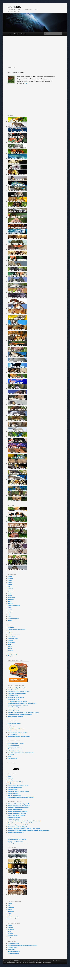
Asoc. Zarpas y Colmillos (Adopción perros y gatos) (22, 945)
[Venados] (17, 495)
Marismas (10, 650)
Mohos (9, 601)
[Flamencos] (17, 260)
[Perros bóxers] (17, 522)
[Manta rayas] (17, 367)
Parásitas (10, 933)
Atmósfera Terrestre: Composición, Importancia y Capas (23, 712)
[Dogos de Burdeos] (17, 538)
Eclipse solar (13, 734)
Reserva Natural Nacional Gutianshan (18, 786)
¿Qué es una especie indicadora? (17, 813)
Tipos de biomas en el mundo (18, 701)
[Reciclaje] (17, 863)
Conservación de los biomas (16, 697)
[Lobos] (17, 356)
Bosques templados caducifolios (17, 629)
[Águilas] (17, 126)
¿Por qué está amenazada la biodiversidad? (20, 823)
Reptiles (10, 613)
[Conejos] (17, 223)
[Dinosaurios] (17, 239)
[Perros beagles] (17, 516)
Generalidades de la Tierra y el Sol (17, 733)
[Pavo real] (17, 437)
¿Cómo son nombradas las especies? (18, 807)
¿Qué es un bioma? (13, 819)
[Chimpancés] (17, 207)
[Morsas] (17, 394)
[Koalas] (17, 314)
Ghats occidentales (13, 793)
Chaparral (10, 640)
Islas (9, 652)
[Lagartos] (17, 319)
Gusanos (10, 592)
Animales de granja (13, 618)
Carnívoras (11, 929)
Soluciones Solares (13, 953)
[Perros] (17, 894)
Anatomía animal (12, 758)
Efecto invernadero (13, 731)
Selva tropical (11, 642)
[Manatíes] (17, 362)
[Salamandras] (17, 469)
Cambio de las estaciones (17, 729)
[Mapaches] (17, 372)
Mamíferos (11, 599)
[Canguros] (17, 196)
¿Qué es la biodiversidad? (15, 809)
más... (26, 83)
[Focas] (17, 265)
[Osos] (17, 426)
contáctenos (30, 962)
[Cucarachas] (17, 228)
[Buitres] (17, 169)
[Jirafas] (17, 308)
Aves (9, 586)
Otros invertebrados (13, 917)
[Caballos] (17, 180)
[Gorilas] (17, 271)
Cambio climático (13, 695)
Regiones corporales (13, 747)
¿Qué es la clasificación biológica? (18, 811)
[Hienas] (17, 292)
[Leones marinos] (17, 330)
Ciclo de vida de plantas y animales (18, 705)
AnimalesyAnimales (13, 943)
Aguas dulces (11, 636)
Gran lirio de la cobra (15, 72)
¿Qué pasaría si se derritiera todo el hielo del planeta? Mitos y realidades (28, 830)
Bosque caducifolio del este (15, 782)
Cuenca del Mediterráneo (15, 787)
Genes (9, 756)
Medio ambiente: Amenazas (15, 716)
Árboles (10, 582)
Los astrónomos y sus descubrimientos (19, 736)
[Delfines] (17, 233)
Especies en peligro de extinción (17, 693)
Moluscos (10, 603)
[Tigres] (17, 485)
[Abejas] (17, 121)
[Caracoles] (17, 201)
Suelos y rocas (12, 709)
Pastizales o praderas (14, 635)
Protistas (10, 611)
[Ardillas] (17, 142)
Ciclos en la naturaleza (14, 711)
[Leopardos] (17, 340)
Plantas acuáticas (13, 935)
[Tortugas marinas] (17, 490)
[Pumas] (17, 453)
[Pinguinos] (17, 442)
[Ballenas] (17, 159)
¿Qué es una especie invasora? (16, 815)
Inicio (9, 34)
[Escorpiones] (17, 255)
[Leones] (17, 335)
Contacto (16, 34)
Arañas (10, 580)
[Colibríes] (17, 217)
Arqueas (10, 584)
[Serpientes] (17, 474)
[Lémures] (17, 324)
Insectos (10, 595)
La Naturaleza (11, 949)
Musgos (10, 620)
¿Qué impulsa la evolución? (16, 832)
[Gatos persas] (17, 543)
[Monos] (17, 388)
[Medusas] (17, 383)
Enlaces (23, 34)
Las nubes (12, 727)
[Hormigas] (17, 303)
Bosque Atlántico (12, 789)
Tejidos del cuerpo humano (15, 751)
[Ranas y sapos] (17, 458)
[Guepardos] (17, 276)
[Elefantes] (17, 244)
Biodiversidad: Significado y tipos (17, 688)
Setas (9, 615)
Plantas (10, 609)
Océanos (10, 633)
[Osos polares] (17, 431)
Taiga (9, 644)
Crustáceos (11, 590)
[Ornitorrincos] (17, 421)
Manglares (10, 656)
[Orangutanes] (17, 410)
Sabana (10, 631)
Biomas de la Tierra (13, 699)
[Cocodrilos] (17, 212)
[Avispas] (17, 153)
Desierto (10, 646)
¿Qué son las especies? (14, 817)
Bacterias (10, 588)
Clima (9, 725)
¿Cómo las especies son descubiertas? (19, 805)
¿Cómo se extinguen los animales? (18, 825)
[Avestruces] (17, 148)
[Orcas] (17, 415)
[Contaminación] (17, 853)
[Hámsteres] (17, 287)
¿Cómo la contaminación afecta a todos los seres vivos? (24, 828)
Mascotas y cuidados (14, 951)
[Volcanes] (17, 874)
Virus (9, 617)
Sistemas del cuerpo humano (16, 743)
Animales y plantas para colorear (17, 839)
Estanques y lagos (13, 654)
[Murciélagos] (17, 399)
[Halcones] (17, 282)
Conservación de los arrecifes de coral (18, 691)
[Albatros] (17, 132)
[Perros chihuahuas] (17, 527)
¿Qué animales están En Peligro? (17, 827)
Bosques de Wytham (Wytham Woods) (18, 791)
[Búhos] (17, 164)
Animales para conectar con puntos (18, 843)
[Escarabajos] (17, 249)
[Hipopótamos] (17, 298)
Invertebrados (11, 597)
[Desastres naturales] (17, 858)
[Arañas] (17, 137)
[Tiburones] (17, 479)
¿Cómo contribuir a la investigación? (18, 804)
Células (12, 754)
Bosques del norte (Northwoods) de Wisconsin (21, 797)
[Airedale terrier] (17, 511)
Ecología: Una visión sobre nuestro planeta (20, 714)
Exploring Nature (12, 947)
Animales (10, 578)
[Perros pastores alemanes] (17, 554)
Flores (9, 931)
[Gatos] (17, 884)
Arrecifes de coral (13, 638)
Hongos (10, 594)
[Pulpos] (17, 447)
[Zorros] (17, 501)
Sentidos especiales (13, 745)
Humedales (11, 627)
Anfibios (10, 576)
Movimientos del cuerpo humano (17, 749)
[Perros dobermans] (17, 532)
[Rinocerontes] (17, 463)
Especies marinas (13, 919)
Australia (10, 780)
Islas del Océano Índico (14, 795)
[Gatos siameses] (17, 548)
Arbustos (10, 927)
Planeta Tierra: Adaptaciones (16, 707)
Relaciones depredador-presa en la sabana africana (22, 703)
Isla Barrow (11, 784)
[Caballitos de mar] (17, 175)
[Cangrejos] (17, 191)
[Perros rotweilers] (17, 564)
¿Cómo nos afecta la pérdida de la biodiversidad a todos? (24, 821)
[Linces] (17, 351)
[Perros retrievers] (17, 559)
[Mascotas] (17, 889)
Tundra (10, 648)
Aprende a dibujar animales (15, 841)
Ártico (9, 776)
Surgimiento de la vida (14, 723)
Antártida (10, 778)
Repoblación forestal (13, 690)
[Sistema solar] (17, 868)
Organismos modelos (14, 605)
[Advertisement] (35, 52)
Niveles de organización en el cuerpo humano (21, 753)
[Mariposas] (17, 378)
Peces (9, 607)
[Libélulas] (17, 346)
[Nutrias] (17, 405)
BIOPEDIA (14, 7)
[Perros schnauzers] (17, 570)
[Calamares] (17, 185)
